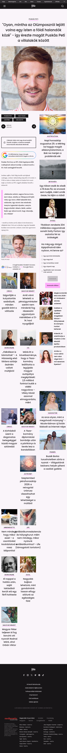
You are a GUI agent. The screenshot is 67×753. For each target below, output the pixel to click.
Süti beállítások (33, 698)
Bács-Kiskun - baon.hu (26, 724)
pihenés (53, 452)
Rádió (50, 720)
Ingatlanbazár (48, 1)
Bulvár (31, 720)
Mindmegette (12, 1)
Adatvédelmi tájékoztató (33, 688)
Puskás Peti (33, 19)
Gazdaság (50, 718)
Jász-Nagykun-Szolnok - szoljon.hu (53, 724)
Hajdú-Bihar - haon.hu (26, 743)
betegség (53, 182)
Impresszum (33, 695)
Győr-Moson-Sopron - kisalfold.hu (29, 741)
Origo (3, 1)
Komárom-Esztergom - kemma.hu (53, 727)
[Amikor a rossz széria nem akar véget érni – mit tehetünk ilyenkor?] (46, 356)
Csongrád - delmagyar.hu (27, 734)
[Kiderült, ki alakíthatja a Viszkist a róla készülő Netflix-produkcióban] (46, 338)
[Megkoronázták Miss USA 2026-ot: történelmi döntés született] (46, 298)
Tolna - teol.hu (47, 736)
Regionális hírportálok (27, 718)
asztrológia (52, 136)
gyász (52, 221)
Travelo (39, 1)
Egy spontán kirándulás (51, 256)
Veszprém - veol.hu (49, 741)
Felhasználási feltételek (33, 691)
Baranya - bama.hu (25, 727)
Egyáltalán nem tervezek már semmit (52, 271)
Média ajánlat (33, 702)
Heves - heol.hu (24, 746)
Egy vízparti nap (49, 266)
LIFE (21, 267)
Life (20, 1)
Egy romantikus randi (50, 263)
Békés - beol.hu (24, 729)
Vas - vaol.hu (47, 739)
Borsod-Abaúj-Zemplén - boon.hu (29, 732)
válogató (19, 120)
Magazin (22, 720)
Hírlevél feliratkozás (33, 684)
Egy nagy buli (48, 259)
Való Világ (21, 116)
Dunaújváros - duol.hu (26, 736)
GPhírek (57, 1)
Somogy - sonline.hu (49, 732)
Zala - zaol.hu (47, 743)
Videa (31, 1)
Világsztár (52, 413)
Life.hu (9, 125)
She (26, 1)
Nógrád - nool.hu (48, 729)
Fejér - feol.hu (23, 739)
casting (7, 120)
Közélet (40, 718)
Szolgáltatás (40, 720)
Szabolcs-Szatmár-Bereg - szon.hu (53, 734)
